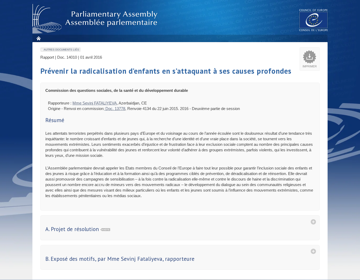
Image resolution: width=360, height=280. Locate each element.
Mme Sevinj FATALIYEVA (94, 103)
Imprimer (310, 66)
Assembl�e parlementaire (95, 19)
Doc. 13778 (114, 108)
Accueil (38, 38)
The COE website (313, 20)
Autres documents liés (61, 49)
